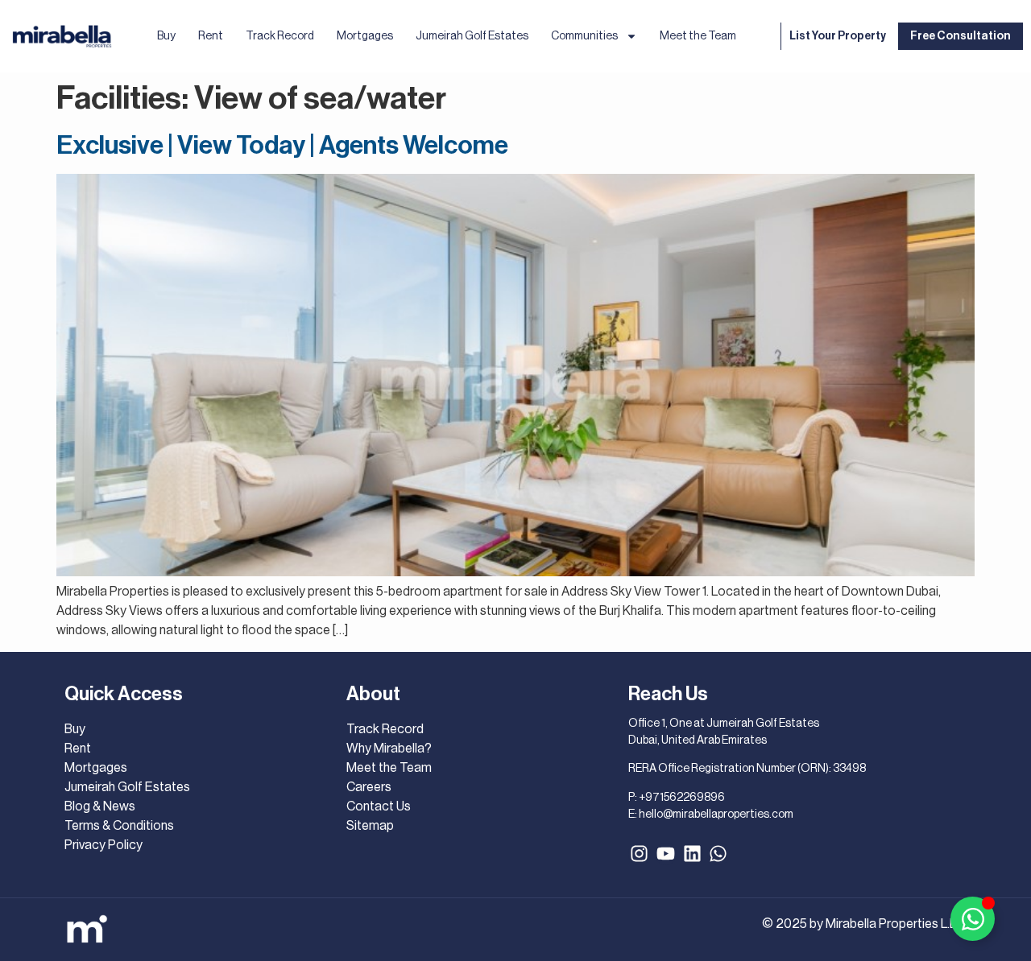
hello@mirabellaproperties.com (716, 814)
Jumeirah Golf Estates (472, 36)
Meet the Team (698, 36)
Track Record (280, 36)
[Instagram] (639, 854)
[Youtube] (666, 854)
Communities (584, 36)
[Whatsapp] (718, 854)
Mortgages (365, 36)
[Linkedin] (692, 854)
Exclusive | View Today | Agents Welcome (282, 146)
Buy (166, 36)
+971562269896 (682, 797)
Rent (210, 36)
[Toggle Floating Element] (972, 919)
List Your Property (837, 36)
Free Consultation (960, 36)
